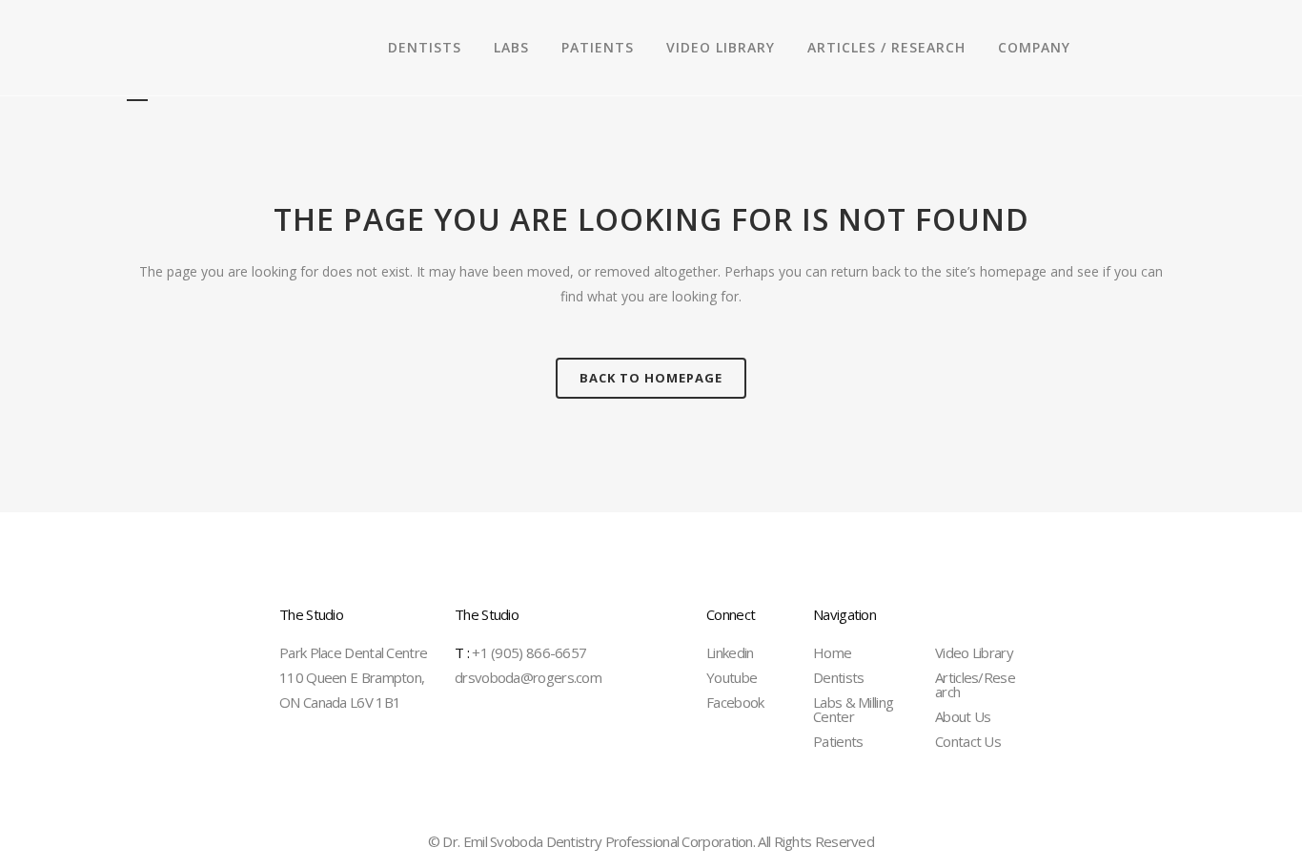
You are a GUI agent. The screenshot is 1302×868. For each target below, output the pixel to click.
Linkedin (729, 652)
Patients (838, 741)
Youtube (731, 677)
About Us (962, 716)
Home (832, 652)
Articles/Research (975, 684)
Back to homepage (651, 377)
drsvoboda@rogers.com (528, 677)
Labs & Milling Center (853, 709)
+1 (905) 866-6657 (520, 652)
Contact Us (968, 741)
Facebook (734, 702)
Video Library (974, 652)
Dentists (838, 677)
